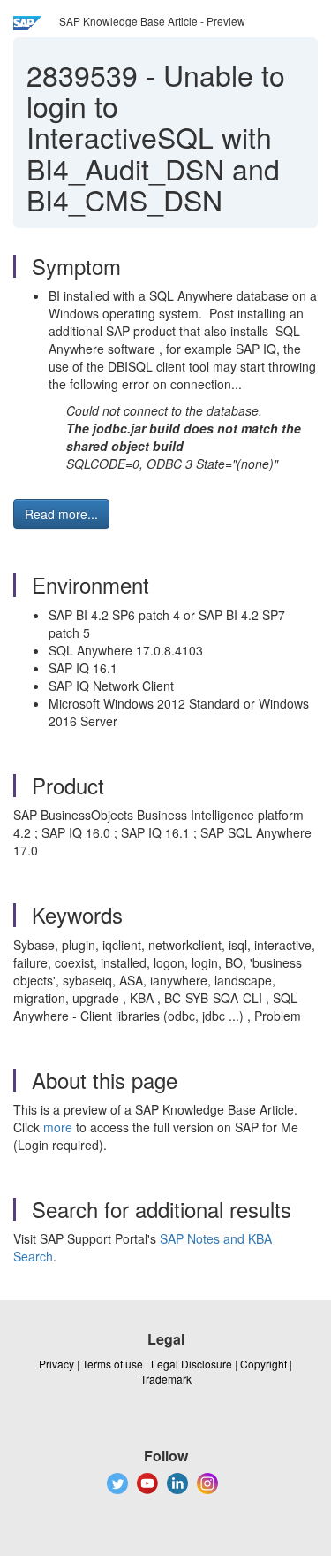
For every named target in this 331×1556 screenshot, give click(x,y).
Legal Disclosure (191, 1363)
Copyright (263, 1363)
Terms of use (112, 1363)
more (57, 1127)
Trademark (166, 1378)
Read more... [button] (61, 514)
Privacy (56, 1363)
